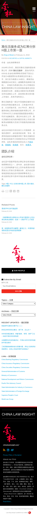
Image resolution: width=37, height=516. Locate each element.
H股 (7, 184)
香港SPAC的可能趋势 (10, 208)
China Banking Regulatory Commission (15, 359)
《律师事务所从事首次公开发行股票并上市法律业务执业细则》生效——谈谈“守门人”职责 (18, 218)
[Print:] (3, 191)
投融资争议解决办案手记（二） (12, 326)
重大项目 (30, 184)
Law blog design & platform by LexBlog (17, 512)
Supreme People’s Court (10, 395)
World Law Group (7, 399)
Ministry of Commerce (9, 375)
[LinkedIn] (8, 450)
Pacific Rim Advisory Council (11, 383)
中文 (11, 184)
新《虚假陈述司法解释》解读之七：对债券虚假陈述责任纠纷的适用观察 (18, 229)
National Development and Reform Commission (18, 379)
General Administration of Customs (13, 371)
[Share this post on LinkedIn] (18, 191)
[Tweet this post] (11, 191)
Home (3, 40)
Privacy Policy (8, 455)
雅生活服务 (6, 186)
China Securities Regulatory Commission (15, 367)
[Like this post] (14, 191)
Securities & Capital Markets (20, 58)
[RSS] (4, 450)
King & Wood (9, 55)
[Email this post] (7, 191)
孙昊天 (28, 145)
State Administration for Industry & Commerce (17, 387)
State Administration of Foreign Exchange (15, 391)
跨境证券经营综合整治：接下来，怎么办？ (16, 330)
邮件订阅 (5, 282)
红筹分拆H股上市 (20, 184)
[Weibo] (12, 450)
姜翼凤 (8, 145)
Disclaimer (18, 455)
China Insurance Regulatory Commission (15, 363)
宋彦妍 (15, 145)
